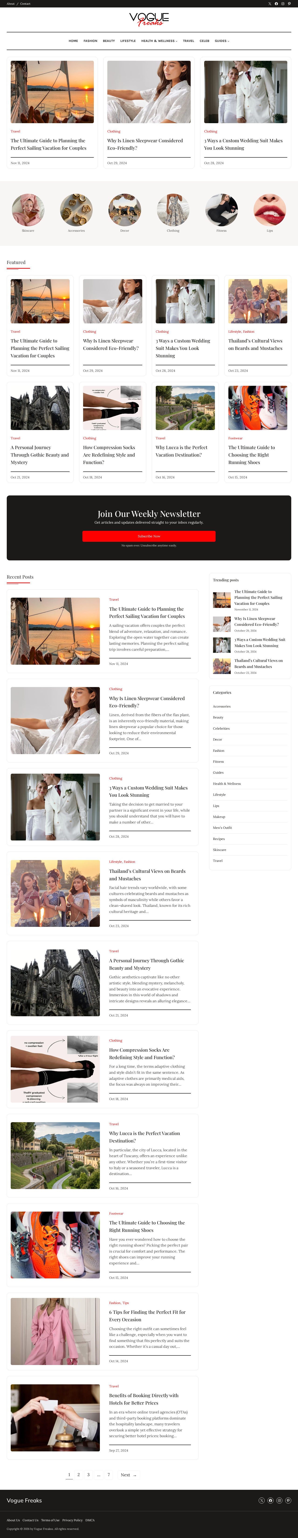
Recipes (219, 839)
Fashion (248, 331)
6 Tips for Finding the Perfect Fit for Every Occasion (147, 1315)
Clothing (113, 131)
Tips (125, 1303)
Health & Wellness (227, 784)
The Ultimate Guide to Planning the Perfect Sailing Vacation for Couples (48, 144)
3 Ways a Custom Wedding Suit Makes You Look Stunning (243, 144)
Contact (25, 3)
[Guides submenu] (228, 41)
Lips (270, 231)
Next (129, 1474)
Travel (15, 131)
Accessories (76, 231)
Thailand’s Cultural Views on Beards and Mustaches (255, 344)
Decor (124, 231)
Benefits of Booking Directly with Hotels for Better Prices (144, 1399)
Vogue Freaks (24, 1500)
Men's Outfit (222, 828)
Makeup (219, 817)
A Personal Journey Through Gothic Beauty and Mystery (40, 454)
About (11, 3)
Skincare (28, 231)
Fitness (222, 231)
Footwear (235, 438)
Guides (218, 772)
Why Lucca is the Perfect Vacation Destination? (181, 451)
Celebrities (221, 728)
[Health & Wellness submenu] (176, 41)
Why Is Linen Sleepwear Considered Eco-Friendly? (145, 144)
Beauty (218, 717)
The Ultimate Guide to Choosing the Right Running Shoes (251, 454)
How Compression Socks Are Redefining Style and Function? (109, 454)
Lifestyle (234, 331)
